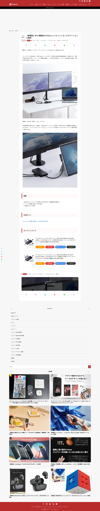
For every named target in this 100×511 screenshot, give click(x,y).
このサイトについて (47, 506)
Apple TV (13, 312)
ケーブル (37, 40)
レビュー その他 (15, 348)
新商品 (29, 40)
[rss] (87, 1)
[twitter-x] (80, 1)
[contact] (89, 1)
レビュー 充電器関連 (16, 355)
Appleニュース (14, 316)
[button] (26, 45)
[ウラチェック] (13, 4)
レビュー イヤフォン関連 (17, 351)
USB (33, 40)
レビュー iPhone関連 (16, 342)
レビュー (13, 329)
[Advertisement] (50, 19)
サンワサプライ (43, 40)
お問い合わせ (39, 506)
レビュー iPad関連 (15, 338)
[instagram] (82, 1)
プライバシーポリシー (63, 506)
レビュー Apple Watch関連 (17, 335)
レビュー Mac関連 (15, 345)
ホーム (33, 506)
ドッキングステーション (52, 40)
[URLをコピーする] (73, 45)
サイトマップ (55, 506)
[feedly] (84, 1)
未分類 (12, 361)
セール (12, 322)
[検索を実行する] (89, 366)
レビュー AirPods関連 (16, 332)
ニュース (13, 325)
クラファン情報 (15, 319)
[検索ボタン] (89, 4)
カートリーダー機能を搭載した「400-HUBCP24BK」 (36, 221)
